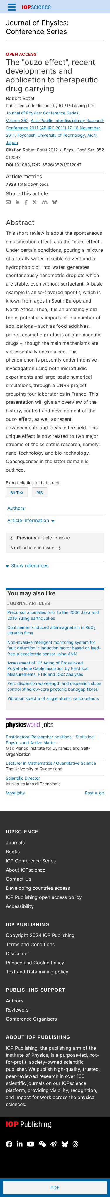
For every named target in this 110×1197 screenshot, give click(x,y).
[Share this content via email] (8, 202)
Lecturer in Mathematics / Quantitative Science (51, 763)
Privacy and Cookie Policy (35, 962)
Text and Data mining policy (37, 972)
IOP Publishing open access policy (44, 897)
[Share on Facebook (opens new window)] (26, 202)
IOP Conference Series (31, 861)
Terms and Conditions (30, 944)
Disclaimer (17, 953)
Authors (14, 1001)
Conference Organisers (31, 1019)
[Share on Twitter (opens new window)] (34, 202)
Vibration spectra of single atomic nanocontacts (53, 698)
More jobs (15, 792)
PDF (76, 1188)
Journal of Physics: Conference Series (37, 27)
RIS (39, 492)
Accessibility (20, 906)
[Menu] (12, 6)
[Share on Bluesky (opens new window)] (54, 202)
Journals (15, 842)
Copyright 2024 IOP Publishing (40, 935)
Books (13, 852)
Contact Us (18, 879)
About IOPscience (25, 870)
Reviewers (17, 1010)
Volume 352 (17, 120)
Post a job (94, 792)
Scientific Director (23, 778)
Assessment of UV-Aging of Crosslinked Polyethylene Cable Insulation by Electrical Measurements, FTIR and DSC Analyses (47, 668)
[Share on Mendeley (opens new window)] (45, 202)
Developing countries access (38, 888)
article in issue (43, 538)
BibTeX (16, 492)
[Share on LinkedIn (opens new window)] (17, 202)
